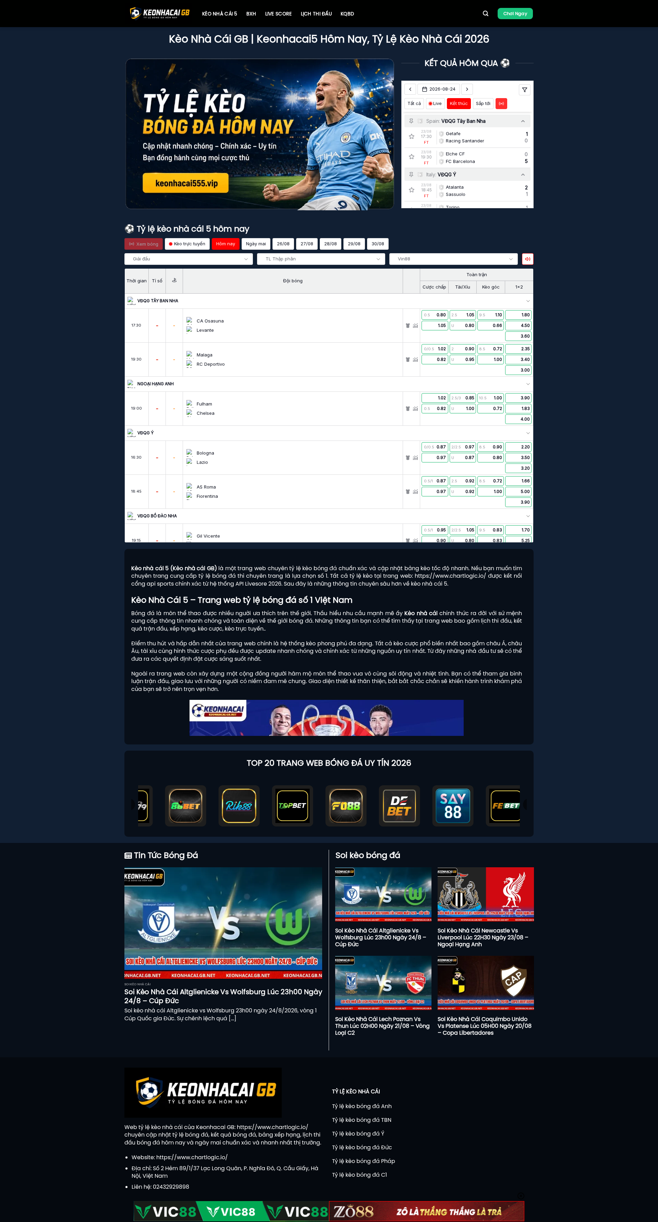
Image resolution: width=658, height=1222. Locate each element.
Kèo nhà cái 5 (219, 13)
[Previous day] (410, 89)
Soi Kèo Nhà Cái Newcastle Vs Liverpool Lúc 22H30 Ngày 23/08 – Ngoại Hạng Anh (483, 937)
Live (437, 103)
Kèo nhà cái (421, 613)
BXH (251, 13)
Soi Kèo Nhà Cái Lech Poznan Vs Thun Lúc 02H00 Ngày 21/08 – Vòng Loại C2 (382, 1025)
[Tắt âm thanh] (528, 259)
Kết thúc (459, 103)
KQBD (347, 13)
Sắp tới (483, 103)
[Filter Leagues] (525, 89)
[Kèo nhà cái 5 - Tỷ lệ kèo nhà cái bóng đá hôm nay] (158, 13)
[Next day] (467, 89)
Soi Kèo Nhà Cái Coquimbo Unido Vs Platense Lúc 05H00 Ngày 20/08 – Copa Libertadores (485, 1025)
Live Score (278, 13)
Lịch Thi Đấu (316, 13)
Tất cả (414, 103)
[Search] (485, 13)
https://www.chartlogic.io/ (450, 575)
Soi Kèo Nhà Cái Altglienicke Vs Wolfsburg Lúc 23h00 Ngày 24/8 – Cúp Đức (223, 996)
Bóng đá (143, 613)
